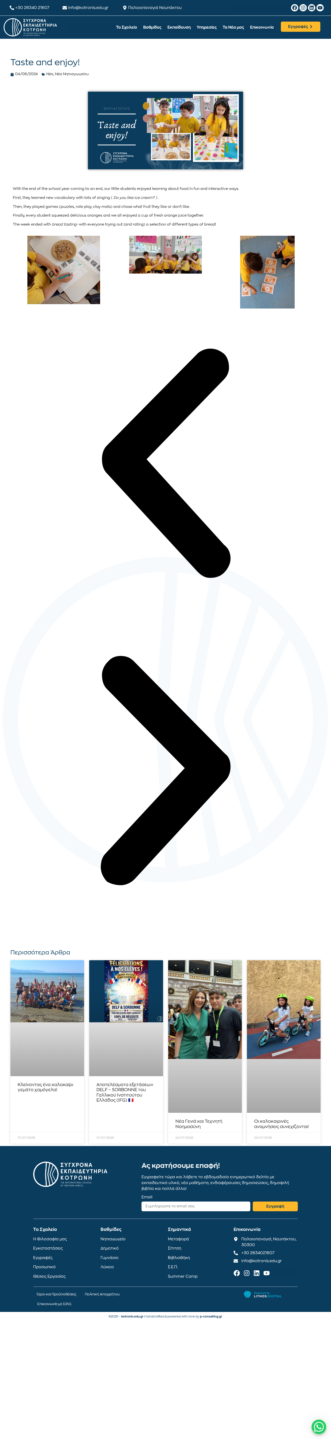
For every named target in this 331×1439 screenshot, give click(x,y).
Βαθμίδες (152, 27)
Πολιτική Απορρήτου (102, 1294)
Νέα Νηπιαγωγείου (72, 74)
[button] (165, 464)
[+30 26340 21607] (12, 8)
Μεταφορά (178, 1239)
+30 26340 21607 (32, 8)
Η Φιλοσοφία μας (50, 1239)
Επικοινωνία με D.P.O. (54, 1304)
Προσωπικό (44, 1267)
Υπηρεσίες (207, 27)
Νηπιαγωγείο (113, 1239)
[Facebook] (294, 7)
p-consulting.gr (211, 1316)
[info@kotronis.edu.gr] (65, 8)
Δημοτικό (110, 1248)
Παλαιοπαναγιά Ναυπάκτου (155, 8)
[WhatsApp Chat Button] (319, 1427)
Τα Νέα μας (233, 27)
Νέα (49, 74)
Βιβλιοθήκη (179, 1258)
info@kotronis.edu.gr (88, 8)
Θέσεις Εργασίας (49, 1276)
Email (147, 1197)
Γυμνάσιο (109, 1258)
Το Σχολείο (126, 27)
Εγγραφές (43, 1258)
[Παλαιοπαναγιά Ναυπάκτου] (125, 8)
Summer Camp (183, 1276)
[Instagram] (303, 7)
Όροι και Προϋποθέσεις (56, 1294)
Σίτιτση (174, 1248)
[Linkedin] (311, 7)
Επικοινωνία (262, 27)
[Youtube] (320, 7)
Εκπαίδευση (179, 27)
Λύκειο (107, 1267)
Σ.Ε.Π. (173, 1267)
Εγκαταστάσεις (48, 1248)
